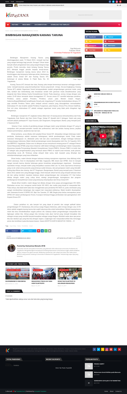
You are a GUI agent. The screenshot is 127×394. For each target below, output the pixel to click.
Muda (19, 226)
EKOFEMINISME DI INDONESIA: (15, 281)
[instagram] (117, 1)
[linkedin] (115, 349)
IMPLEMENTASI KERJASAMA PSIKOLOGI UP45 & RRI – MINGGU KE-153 (106, 112)
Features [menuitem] (15, 24)
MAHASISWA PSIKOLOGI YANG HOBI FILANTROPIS (42, 282)
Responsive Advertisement (85, 15)
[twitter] (113, 1)
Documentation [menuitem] (41, 24)
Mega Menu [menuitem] (26, 24)
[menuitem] (7, 24)
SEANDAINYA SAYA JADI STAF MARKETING (107, 381)
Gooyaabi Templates (40, 391)
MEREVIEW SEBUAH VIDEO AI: (103, 94)
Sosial (11, 31)
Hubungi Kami (20, 1)
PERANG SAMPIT (99, 364)
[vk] (113, 45)
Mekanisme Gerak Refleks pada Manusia (107, 372)
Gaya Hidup (13, 226)
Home (7, 1)
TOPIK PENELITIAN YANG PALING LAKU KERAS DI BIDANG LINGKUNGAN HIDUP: (41, 5)
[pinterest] (120, 1)
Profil (12, 1)
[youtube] (94, 50)
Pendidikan (25, 226)
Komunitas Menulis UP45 (14, 39)
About (111, 391)
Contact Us (118, 391)
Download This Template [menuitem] (60, 24)
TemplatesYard (20, 391)
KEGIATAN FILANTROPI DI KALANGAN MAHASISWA (66, 282)
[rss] (94, 41)
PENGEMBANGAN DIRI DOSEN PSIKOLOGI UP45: (107, 103)
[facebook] (110, 1)
